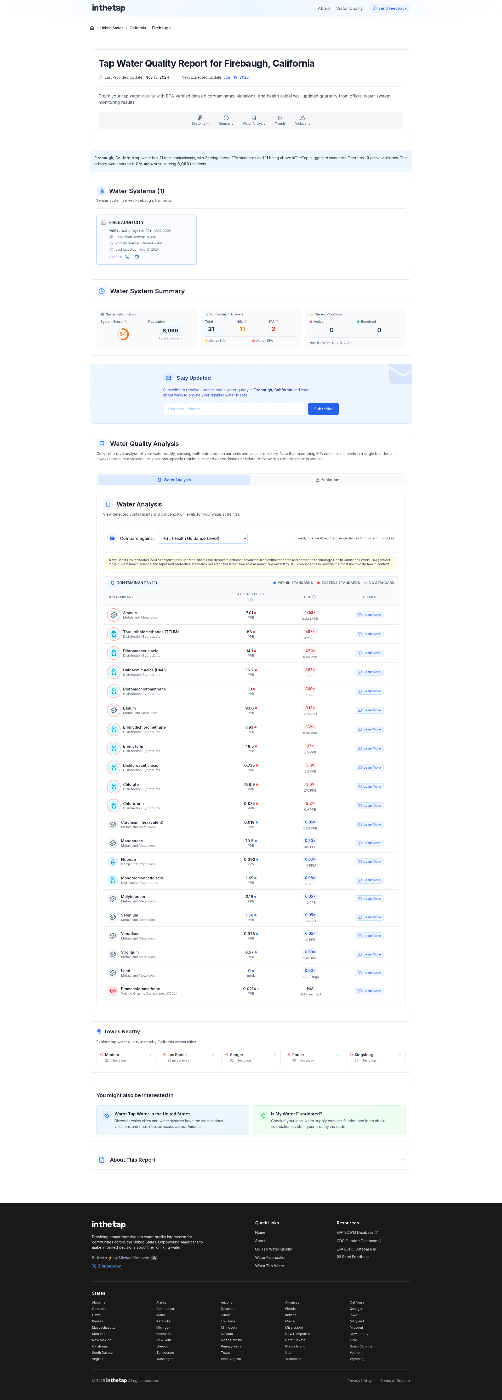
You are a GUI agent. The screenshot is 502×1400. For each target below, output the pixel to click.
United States (111, 28)
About (260, 1240)
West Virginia (231, 1359)
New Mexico (101, 1340)
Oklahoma (100, 1346)
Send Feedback (356, 1256)
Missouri (356, 1327)
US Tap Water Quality (273, 1249)
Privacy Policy (359, 1380)
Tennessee (165, 1353)
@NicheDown (109, 1266)
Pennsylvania (231, 1346)
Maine (290, 1321)
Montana (98, 1334)
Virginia (97, 1359)
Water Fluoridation (271, 1257)
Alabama (98, 1302)
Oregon (162, 1346)
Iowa (353, 1315)
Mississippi (294, 1327)
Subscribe (323, 409)
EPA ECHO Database (354, 1249)
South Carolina (361, 1346)
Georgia (356, 1309)
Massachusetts (104, 1327)
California (138, 28)
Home (260, 1232)
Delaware (228, 1309)
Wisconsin (293, 1359)
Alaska (161, 1302)
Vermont (356, 1353)
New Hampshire (297, 1334)
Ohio (353, 1340)
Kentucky (163, 1321)
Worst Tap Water (269, 1266)
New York (163, 1340)
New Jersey (359, 1334)
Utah (288, 1353)
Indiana (290, 1315)
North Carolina (232, 1340)
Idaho (160, 1315)
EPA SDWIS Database (355, 1232)
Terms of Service (395, 1380)
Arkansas (292, 1302)
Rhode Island (295, 1346)
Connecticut (165, 1309)
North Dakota (295, 1340)
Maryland (357, 1321)
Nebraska (163, 1334)
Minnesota (229, 1327)
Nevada (227, 1334)
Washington (165, 1359)
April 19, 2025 (236, 77)
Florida (290, 1309)
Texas (226, 1353)
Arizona (226, 1302)
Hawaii (97, 1315)
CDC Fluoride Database (357, 1240)
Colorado (99, 1309)
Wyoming (357, 1359)
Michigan (163, 1327)
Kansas (97, 1321)
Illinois (226, 1315)
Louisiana (228, 1321)
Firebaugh (161, 28)
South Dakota (102, 1353)
